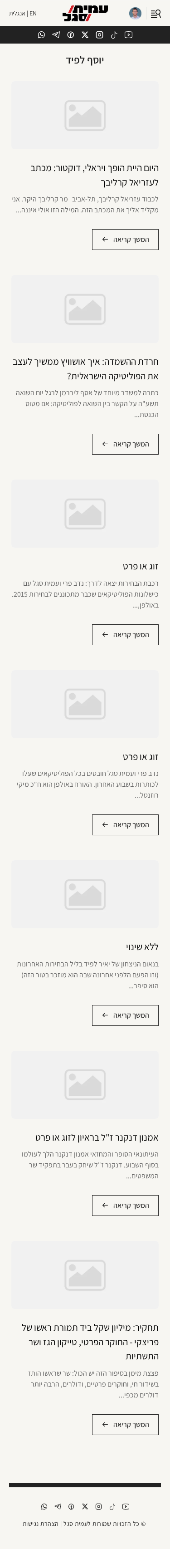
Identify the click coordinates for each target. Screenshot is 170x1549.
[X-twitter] (85, 35)
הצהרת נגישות (41, 1524)
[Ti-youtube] (128, 35)
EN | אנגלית (23, 13)
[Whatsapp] (41, 35)
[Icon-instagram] (99, 35)
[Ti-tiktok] (114, 35)
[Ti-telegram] (56, 35)
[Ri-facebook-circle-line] (70, 35)
